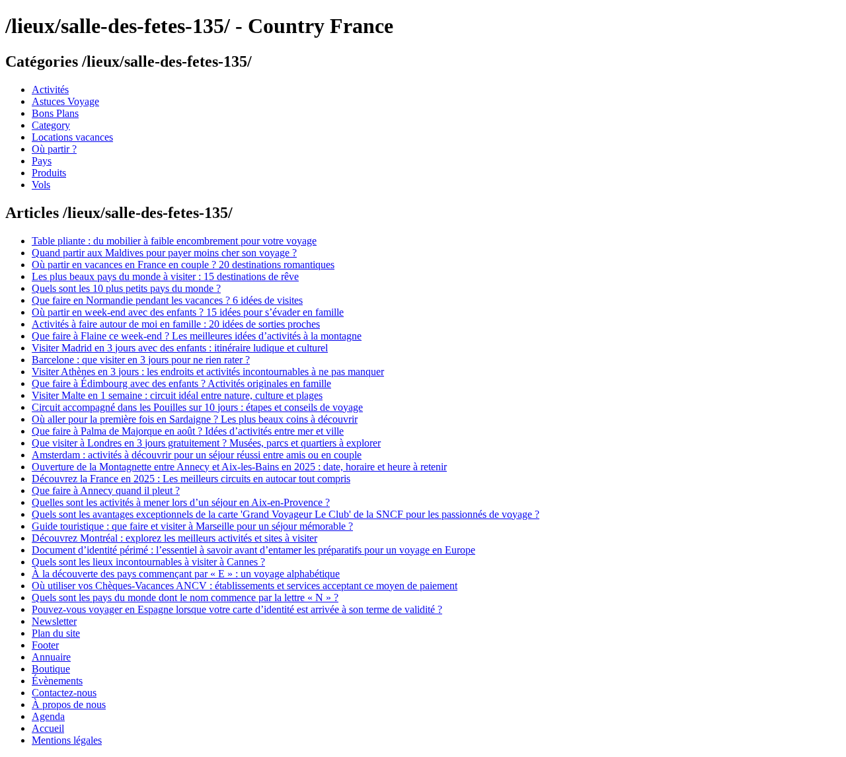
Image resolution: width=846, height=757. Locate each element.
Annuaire (51, 657)
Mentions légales (67, 740)
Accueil (48, 728)
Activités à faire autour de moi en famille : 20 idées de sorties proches (176, 324)
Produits (49, 172)
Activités (50, 89)
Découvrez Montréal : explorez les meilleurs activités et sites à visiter (174, 538)
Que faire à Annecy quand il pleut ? (106, 490)
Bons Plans (55, 113)
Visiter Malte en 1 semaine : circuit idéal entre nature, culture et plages (177, 395)
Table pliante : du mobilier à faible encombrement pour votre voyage (174, 240)
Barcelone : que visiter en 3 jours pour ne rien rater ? (141, 359)
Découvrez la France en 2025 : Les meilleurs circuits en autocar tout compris (191, 478)
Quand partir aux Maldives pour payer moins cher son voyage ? (164, 252)
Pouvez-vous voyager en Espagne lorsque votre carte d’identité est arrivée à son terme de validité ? (237, 609)
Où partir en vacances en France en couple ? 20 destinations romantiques (183, 264)
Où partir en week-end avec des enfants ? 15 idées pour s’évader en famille (188, 312)
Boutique (51, 668)
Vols (41, 184)
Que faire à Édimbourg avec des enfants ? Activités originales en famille (181, 383)
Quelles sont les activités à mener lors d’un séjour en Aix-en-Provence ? (181, 502)
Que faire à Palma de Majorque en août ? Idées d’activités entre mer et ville (188, 431)
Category (51, 125)
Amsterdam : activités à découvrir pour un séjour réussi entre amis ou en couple (197, 454)
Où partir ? (54, 149)
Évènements (57, 680)
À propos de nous (69, 704)
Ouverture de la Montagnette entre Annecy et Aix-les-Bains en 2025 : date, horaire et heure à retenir (239, 466)
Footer (45, 645)
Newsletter (54, 621)
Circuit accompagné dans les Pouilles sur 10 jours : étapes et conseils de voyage (197, 407)
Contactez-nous (64, 692)
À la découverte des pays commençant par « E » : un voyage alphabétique (186, 573)
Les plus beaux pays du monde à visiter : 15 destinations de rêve (165, 276)
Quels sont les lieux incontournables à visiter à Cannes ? (148, 561)
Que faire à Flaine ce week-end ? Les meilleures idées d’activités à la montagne (197, 336)
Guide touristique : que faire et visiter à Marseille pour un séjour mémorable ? (192, 526)
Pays (42, 160)
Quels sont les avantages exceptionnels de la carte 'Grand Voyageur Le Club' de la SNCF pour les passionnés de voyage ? (285, 514)
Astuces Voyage (65, 101)
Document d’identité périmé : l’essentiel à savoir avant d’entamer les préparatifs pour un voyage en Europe (253, 550)
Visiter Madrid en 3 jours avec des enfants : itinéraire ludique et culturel (180, 347)
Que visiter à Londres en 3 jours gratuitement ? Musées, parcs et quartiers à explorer (206, 443)
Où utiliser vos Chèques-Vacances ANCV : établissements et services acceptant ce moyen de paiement (244, 585)
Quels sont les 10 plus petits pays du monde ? (126, 288)
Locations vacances (72, 137)
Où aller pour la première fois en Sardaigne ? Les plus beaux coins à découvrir (195, 419)
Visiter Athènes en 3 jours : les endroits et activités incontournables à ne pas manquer (208, 371)
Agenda (48, 716)
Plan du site (56, 633)
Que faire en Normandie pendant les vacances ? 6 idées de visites (167, 300)
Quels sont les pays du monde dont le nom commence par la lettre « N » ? (185, 597)
